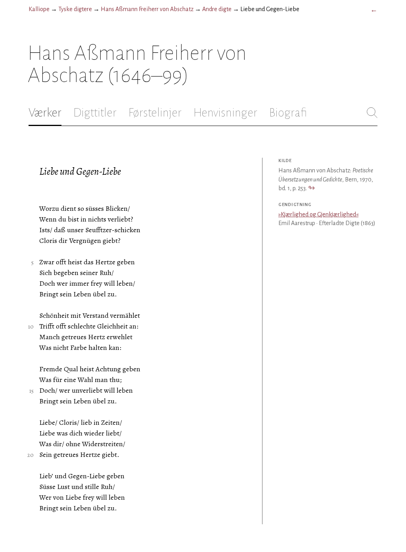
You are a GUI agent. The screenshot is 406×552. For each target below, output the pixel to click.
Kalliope (39, 9)
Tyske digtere (75, 9)
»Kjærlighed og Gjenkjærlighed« (318, 214)
